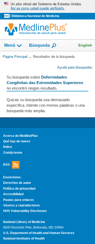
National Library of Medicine (24, 222)
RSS (6, 165)
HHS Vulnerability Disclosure (25, 211)
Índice (7, 147)
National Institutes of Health (24, 238)
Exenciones (12, 177)
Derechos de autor (17, 183)
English (85, 45)
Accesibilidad (13, 194)
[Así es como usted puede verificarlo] (47, 6)
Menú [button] (9, 45)
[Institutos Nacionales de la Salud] (8, 16)
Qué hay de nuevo (16, 141)
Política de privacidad (19, 188)
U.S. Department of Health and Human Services (38, 233)
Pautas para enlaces (18, 200)
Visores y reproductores (21, 205)
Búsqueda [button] (39, 45)
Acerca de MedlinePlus (20, 136)
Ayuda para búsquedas (74, 67)
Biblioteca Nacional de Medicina (35, 16)
